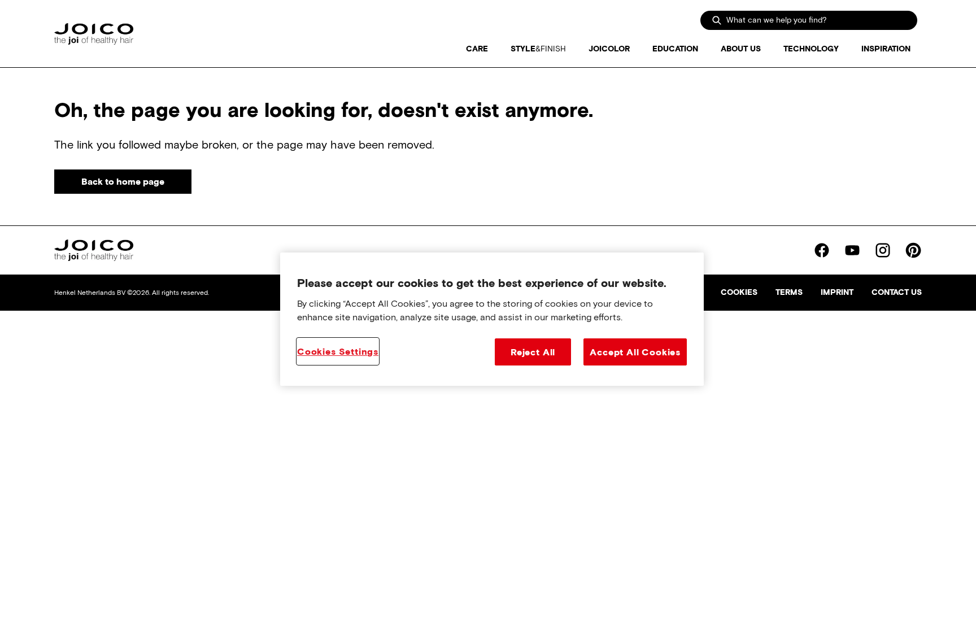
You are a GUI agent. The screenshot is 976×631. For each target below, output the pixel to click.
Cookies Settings (337, 351)
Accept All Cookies (635, 352)
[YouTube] (852, 250)
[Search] (717, 20)
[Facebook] (821, 250)
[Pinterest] (913, 250)
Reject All (533, 352)
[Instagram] (882, 250)
